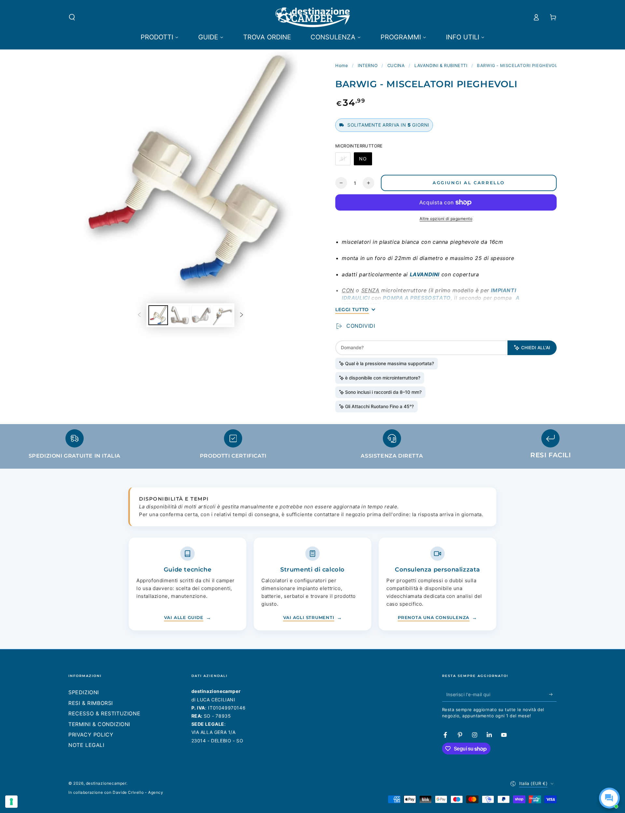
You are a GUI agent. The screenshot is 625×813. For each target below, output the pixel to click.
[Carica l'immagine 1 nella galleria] (158, 315)
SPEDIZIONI (83, 692)
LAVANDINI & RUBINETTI (440, 65)
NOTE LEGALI (86, 745)
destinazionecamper (106, 783)
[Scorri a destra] (241, 315)
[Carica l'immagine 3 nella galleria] (201, 315)
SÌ (345, 160)
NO (365, 160)
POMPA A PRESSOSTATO (417, 298)
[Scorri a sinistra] (139, 315)
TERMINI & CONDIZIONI (99, 724)
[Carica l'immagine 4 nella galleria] (222, 315)
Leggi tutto (352, 309)
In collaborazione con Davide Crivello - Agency (115, 792)
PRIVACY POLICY (90, 734)
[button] (71, 17)
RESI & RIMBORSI (90, 703)
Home (341, 65)
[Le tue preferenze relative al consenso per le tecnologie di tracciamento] (11, 801)
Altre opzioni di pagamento (446, 218)
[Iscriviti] (553, 694)
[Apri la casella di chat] (609, 798)
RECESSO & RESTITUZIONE (104, 713)
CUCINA (396, 65)
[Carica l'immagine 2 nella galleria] (179, 315)
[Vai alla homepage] (312, 17)
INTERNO (368, 65)
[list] (312, 447)
